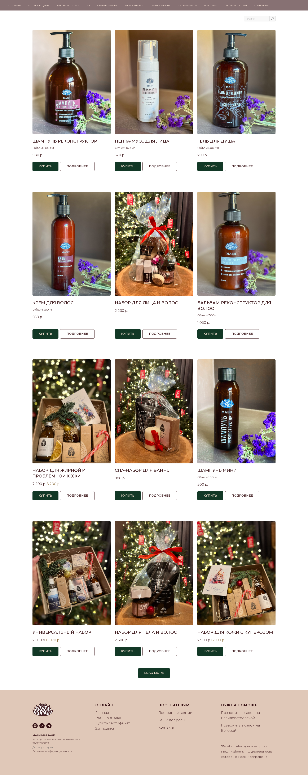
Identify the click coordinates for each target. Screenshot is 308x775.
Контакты (166, 727)
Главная (102, 713)
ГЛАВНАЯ (14, 5)
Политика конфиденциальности (52, 751)
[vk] (42, 725)
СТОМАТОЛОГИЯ (235, 5)
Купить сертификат (112, 723)
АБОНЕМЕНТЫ (187, 5)
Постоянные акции (175, 713)
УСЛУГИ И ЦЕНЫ (38, 5)
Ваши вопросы (171, 720)
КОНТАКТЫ (261, 5)
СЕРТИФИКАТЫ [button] (160, 5)
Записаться (105, 728)
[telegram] (49, 725)
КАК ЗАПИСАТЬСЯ (68, 5)
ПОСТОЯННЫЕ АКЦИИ (102, 5)
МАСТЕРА (210, 5)
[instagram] (35, 725)
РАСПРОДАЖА (133, 5)
